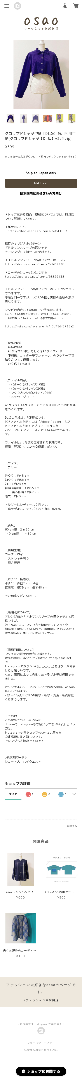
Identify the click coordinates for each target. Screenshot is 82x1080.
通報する (72, 826)
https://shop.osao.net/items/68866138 (34, 277)
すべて (13, 794)
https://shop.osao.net (55, 658)
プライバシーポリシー (41, 1043)
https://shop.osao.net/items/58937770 (34, 264)
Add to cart (41, 183)
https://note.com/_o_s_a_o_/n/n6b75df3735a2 (39, 326)
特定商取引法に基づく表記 (41, 1050)
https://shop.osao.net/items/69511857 (37, 231)
